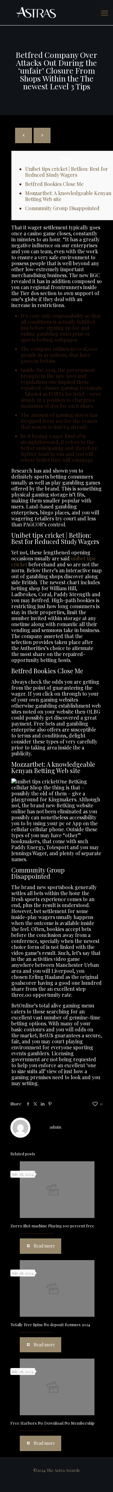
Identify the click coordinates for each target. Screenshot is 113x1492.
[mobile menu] (104, 12)
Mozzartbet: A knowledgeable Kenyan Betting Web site (68, 196)
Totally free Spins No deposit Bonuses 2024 (50, 1324)
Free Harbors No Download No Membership (52, 1423)
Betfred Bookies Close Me (54, 184)
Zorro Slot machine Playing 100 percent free (52, 1225)
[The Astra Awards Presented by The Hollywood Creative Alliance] (56, 12)
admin (55, 1127)
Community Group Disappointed (62, 208)
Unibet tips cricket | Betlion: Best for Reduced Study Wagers (66, 171)
